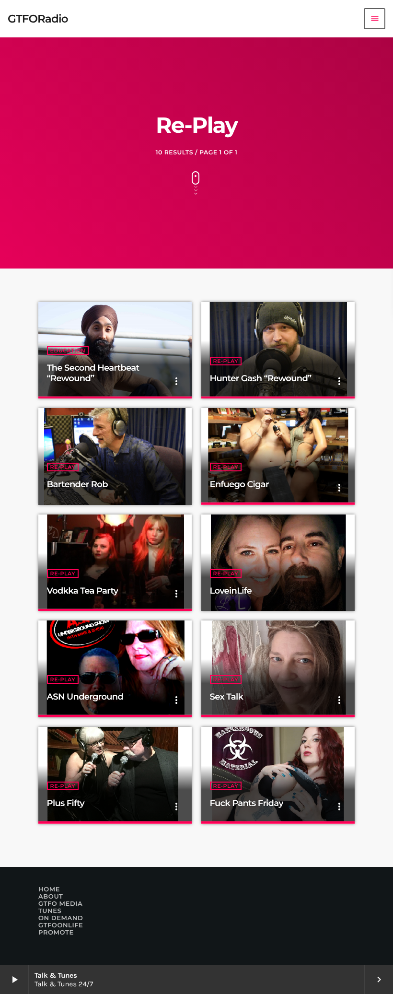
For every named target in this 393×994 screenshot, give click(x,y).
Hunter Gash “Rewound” (261, 378)
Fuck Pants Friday (246, 803)
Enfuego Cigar (239, 484)
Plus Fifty (65, 803)
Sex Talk (226, 696)
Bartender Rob (77, 484)
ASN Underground (85, 696)
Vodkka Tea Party (82, 590)
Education (68, 350)
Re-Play (225, 361)
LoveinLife (231, 590)
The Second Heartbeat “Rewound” (93, 373)
